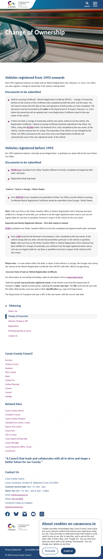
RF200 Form (16, 170)
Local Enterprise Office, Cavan (18, 447)
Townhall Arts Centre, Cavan (17, 423)
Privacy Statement (13, 550)
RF (17, 197)
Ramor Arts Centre (13, 427)
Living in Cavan (11, 364)
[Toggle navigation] (95, 4)
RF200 (8, 229)
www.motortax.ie (75, 277)
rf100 (18, 237)
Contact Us (10, 380)
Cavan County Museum (15, 419)
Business (9, 368)
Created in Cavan (12, 415)
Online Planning (12, 384)
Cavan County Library (14, 411)
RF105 (21, 197)
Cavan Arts (10, 431)
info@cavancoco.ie (19, 495)
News (7, 376)
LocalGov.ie (10, 451)
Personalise (50, 551)
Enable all (68, 551)
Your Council (10, 372)
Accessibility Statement (35, 550)
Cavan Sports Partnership (16, 439)
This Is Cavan (10, 435)
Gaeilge (8, 396)
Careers (8, 388)
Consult (8, 392)
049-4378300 (17, 499)
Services (8, 360)
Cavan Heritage (12, 443)
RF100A (30, 128)
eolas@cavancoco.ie (14, 507)
